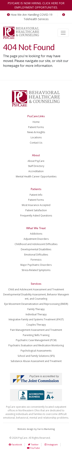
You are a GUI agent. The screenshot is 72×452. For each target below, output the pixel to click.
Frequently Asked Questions (36, 215)
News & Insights (36, 132)
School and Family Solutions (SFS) (36, 356)
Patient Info (36, 195)
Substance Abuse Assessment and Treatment (36, 361)
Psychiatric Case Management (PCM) (36, 340)
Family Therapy (36, 309)
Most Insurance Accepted (36, 205)
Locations (36, 137)
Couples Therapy (36, 324)
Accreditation (36, 171)
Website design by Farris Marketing (36, 428)
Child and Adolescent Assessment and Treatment (36, 289)
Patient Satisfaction (36, 210)
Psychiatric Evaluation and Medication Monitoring (36, 345)
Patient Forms (36, 127)
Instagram (52, 444)
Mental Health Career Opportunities (36, 176)
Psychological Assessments (36, 350)
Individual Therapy (36, 314)
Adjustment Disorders (36, 239)
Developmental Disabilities (36, 249)
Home (36, 122)
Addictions (36, 233)
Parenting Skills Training (36, 335)
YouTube (34, 447)
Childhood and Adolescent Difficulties (36, 244)
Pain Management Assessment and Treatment (36, 330)
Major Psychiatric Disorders (36, 265)
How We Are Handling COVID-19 (31, 15)
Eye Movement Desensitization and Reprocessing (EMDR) (36, 304)
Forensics (36, 259)
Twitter (34, 444)
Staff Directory (36, 166)
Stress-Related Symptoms (36, 270)
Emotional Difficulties (36, 254)
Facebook (16, 444)
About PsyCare (36, 161)
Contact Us (36, 142)
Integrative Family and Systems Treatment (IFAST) (36, 319)
